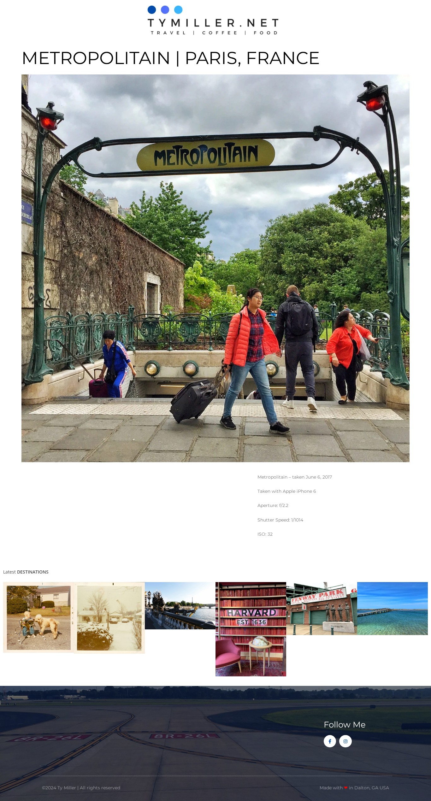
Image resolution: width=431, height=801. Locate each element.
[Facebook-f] (330, 741)
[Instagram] (345, 741)
